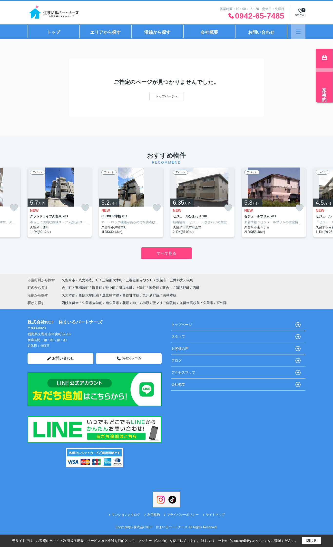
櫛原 (145, 303)
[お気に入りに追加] (14, 207)
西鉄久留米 (70, 303)
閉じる (311, 541)
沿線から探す (157, 32)
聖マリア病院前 (164, 303)
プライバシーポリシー (183, 514)
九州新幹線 (152, 295)
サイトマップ (215, 514)
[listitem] (59, 202)
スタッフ (178, 336)
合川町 (67, 288)
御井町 (97, 288)
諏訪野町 (183, 288)
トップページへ (167, 96)
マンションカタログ (126, 514)
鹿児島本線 (111, 295)
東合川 (168, 288)
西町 (196, 288)
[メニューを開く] (298, 31)
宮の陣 (221, 303)
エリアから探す (105, 32)
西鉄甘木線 (131, 295)
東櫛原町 (82, 288)
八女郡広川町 (88, 280)
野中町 (111, 288)
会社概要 (209, 32)
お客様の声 (179, 348)
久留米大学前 (92, 303)
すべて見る (166, 253)
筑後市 (161, 280)
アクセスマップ (183, 372)
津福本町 (126, 288)
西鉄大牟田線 (89, 295)
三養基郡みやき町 (139, 280)
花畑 (125, 303)
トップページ (181, 324)
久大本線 (69, 295)
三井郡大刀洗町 (182, 280)
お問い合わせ (261, 32)
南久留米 (112, 303)
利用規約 (153, 514)
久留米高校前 (189, 303)
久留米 (208, 303)
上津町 (141, 288)
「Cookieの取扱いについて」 (247, 541)
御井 (135, 303)
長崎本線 (169, 295)
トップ (53, 32)
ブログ (176, 360)
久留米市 (68, 280)
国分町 (154, 288)
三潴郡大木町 (112, 280)
